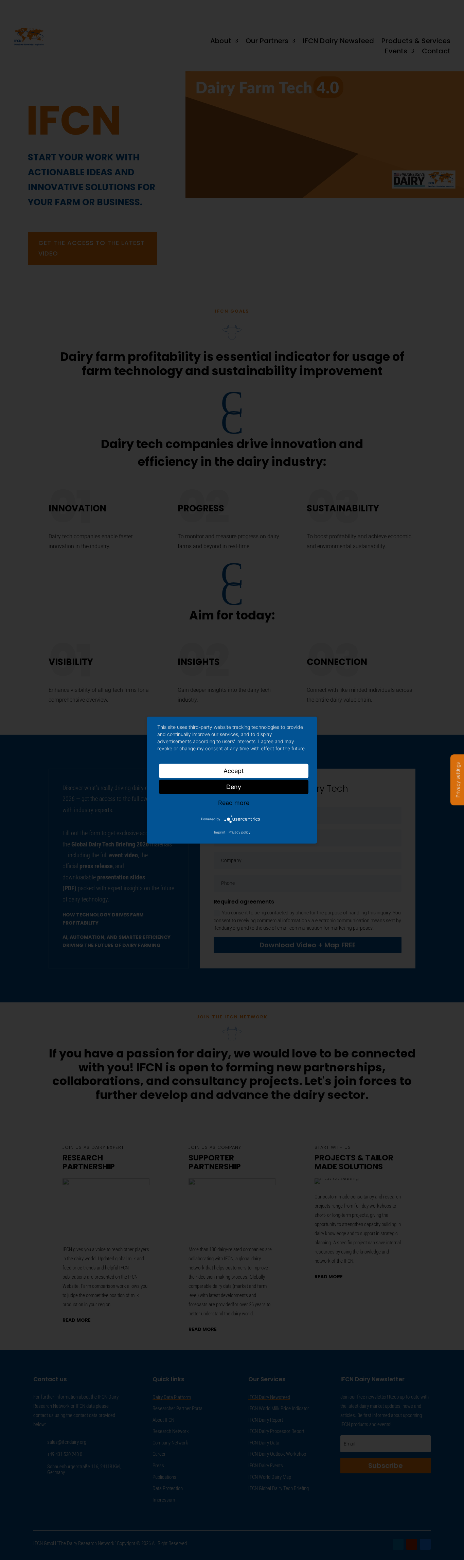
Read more (233, 802)
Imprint (220, 832)
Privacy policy (239, 832)
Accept (234, 770)
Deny (233, 786)
